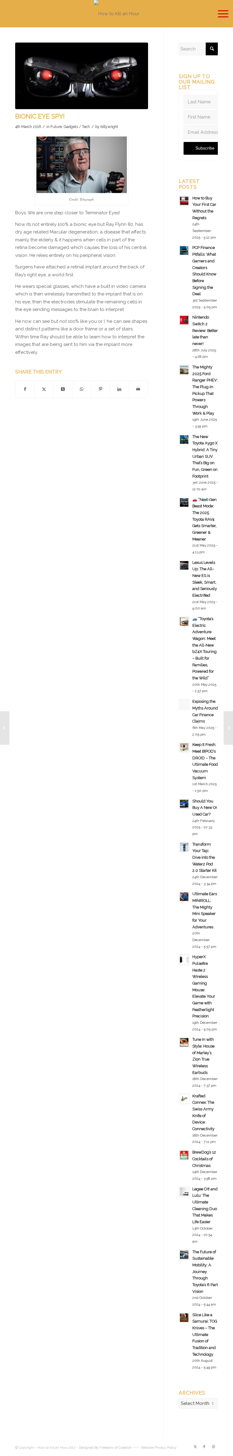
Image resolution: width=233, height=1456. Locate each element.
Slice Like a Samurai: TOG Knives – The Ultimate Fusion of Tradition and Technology (204, 1335)
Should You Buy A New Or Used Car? (204, 807)
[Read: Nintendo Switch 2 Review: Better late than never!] (184, 320)
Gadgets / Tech (77, 127)
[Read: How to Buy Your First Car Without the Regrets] (184, 200)
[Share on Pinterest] (100, 389)
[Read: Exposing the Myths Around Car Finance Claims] (184, 704)
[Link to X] (195, 1446)
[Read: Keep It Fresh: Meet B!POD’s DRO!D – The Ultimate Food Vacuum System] (184, 747)
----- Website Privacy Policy (155, 1448)
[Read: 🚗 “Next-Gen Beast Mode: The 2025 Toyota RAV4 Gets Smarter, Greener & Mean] (184, 502)
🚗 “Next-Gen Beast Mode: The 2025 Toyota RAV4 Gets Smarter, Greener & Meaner (204, 519)
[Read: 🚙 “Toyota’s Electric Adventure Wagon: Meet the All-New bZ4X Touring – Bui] (184, 621)
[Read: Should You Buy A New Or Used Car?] (184, 804)
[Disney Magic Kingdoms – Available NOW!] (228, 728)
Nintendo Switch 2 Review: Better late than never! (205, 330)
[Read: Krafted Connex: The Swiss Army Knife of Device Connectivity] (184, 1098)
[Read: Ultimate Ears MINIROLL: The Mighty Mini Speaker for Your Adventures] (184, 896)
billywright (109, 127)
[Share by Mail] (138, 389)
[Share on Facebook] (24, 389)
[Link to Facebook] (204, 1446)
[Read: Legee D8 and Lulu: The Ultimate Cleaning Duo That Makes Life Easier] (184, 1191)
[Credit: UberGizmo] (81, 76)
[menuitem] (220, 13)
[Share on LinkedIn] (119, 389)
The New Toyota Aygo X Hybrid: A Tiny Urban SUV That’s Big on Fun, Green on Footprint (205, 456)
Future (56, 127)
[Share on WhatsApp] (82, 389)
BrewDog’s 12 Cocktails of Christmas (204, 1159)
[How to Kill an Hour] (116, 13)
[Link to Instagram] (213, 1446)
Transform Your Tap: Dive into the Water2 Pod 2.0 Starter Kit (204, 857)
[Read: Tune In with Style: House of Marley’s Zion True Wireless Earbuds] (184, 1042)
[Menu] (220, 13)
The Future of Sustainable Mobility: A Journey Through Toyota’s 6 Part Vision (205, 1272)
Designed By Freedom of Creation (105, 1448)
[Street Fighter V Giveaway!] (4, 728)
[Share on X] (44, 389)
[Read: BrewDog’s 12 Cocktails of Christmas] (184, 1155)
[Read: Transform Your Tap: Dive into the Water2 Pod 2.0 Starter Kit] (184, 847)
